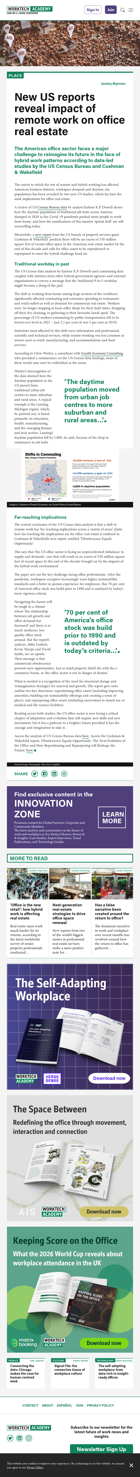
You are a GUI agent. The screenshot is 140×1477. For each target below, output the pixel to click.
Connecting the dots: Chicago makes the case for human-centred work (24, 1373)
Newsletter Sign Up (101, 1449)
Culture (58, 1360)
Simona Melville (80, 1360)
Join (110, 9)
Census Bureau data (52, 207)
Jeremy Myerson (113, 83)
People (13, 1360)
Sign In (93, 9)
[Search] (122, 10)
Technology (105, 1360)
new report (43, 234)
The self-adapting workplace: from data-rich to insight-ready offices (113, 1371)
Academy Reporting (38, 870)
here (85, 735)
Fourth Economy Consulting (102, 353)
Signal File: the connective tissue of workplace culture (69, 1370)
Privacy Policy (35, 1468)
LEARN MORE (113, 817)
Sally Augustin (37, 1360)
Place (15, 75)
